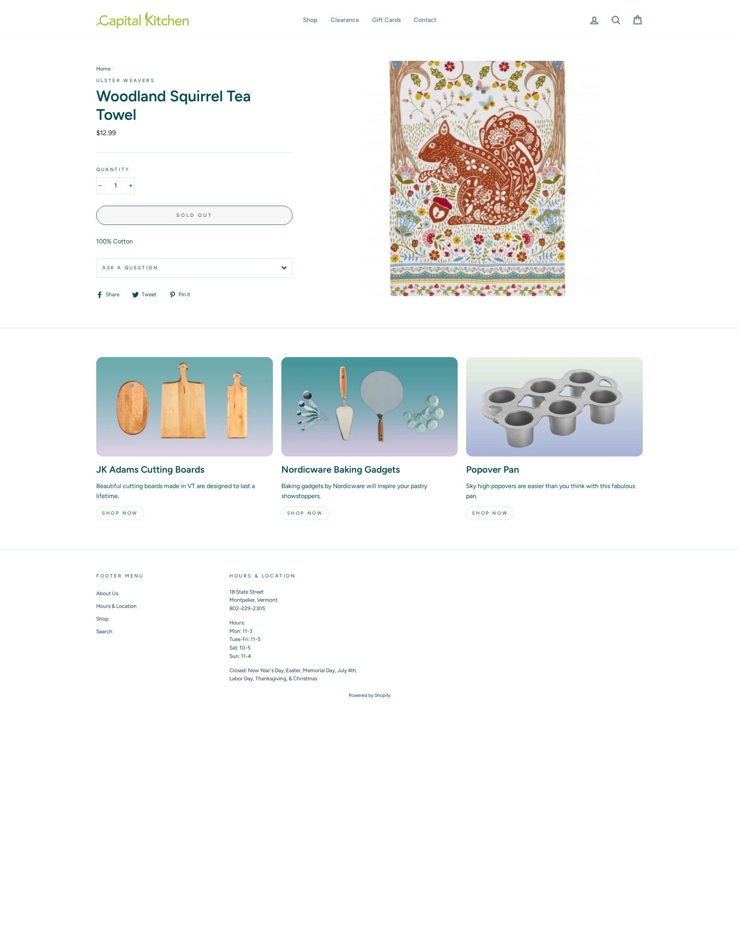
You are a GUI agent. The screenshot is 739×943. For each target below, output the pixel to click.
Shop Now (120, 513)
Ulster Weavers (125, 80)
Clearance (345, 19)
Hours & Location (116, 606)
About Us (107, 593)
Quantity (113, 169)
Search (104, 631)
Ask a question (130, 267)
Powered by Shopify (369, 695)
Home (103, 68)
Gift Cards (386, 19)
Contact (425, 19)
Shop (310, 19)
